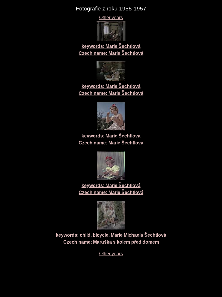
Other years (111, 17)
